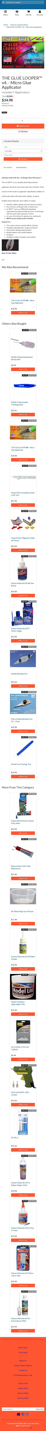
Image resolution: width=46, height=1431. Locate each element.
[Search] (3, 2)
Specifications (21, 167)
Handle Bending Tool (19, 674)
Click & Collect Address (23, 1365)
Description (8, 167)
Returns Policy (23, 1393)
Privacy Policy (23, 1388)
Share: (4, 96)
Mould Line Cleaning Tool (21, 764)
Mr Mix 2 (14, 1137)
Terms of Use (23, 1383)
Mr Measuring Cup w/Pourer (22, 911)
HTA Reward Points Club (23, 1375)
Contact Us (23, 1370)
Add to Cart (24, 126)
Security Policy (23, 1398)
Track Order (23, 1352)
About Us (23, 1361)
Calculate (23, 159)
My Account (23, 1348)
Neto (30, 1428)
